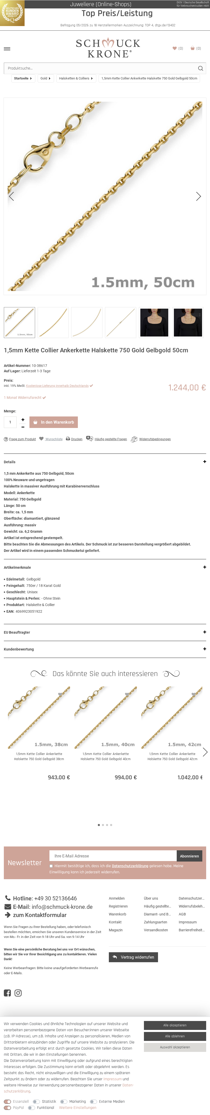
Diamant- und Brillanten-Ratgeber (157, 914)
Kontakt (115, 922)
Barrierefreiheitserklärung (192, 930)
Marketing (77, 1101)
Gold (43, 78)
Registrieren (118, 906)
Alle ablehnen (175, 1036)
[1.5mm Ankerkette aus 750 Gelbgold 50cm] (105, 196)
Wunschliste (180, 48)
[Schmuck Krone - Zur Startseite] (108, 47)
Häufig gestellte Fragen (157, 906)
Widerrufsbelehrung (192, 906)
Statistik (49, 1101)
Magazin (116, 930)
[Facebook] (7, 993)
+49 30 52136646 (55, 898)
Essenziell (21, 1101)
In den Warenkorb (57, 422)
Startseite (21, 78)
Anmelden (117, 898)
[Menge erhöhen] (22, 420)
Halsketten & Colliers (74, 78)
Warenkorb (198, 48)
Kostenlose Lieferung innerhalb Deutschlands (57, 386)
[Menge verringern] (22, 427)
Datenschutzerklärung (192, 898)
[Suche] (200, 68)
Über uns (151, 898)
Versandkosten (156, 930)
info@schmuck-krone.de (62, 907)
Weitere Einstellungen (77, 1107)
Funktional (45, 1107)
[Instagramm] (18, 993)
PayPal (18, 1107)
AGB (182, 914)
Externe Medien (112, 1101)
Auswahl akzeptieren (175, 1047)
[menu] (7, 48)
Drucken (76, 439)
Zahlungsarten (155, 922)
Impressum (188, 922)
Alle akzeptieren (174, 1025)
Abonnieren (189, 856)
